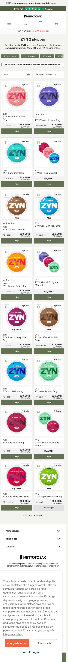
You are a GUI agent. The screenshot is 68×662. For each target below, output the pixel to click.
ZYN (23, 45)
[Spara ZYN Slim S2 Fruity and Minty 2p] (38, 412)
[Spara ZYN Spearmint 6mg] (6, 142)
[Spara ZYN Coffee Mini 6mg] (6, 195)
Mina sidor (11, 538)
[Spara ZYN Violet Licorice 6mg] (38, 85)
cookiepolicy (11, 619)
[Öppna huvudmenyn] (9, 23)
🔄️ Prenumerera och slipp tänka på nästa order (31, 3)
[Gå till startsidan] (33, 16)
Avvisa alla (44, 643)
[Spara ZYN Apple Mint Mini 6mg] (38, 466)
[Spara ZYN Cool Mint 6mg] (6, 361)
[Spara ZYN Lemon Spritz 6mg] (6, 251)
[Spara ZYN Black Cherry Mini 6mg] (6, 306)
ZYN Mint (47, 56)
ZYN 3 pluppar (10, 56)
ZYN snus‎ (28, 31)
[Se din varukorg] (56, 23)
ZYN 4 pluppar (29, 56)
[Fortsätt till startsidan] (33, 555)
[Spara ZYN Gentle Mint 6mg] (38, 361)
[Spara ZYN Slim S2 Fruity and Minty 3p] (38, 251)
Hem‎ (19, 31)
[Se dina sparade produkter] (40, 23)
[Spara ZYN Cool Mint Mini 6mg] (38, 195)
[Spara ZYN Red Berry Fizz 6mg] (6, 466)
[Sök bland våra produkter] (25, 23)
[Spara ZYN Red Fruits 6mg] (6, 412)
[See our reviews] (33, 8)
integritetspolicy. (13, 634)
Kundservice (12, 530)
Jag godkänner (17, 643)
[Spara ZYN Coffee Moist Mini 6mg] (38, 306)
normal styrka (17, 48)
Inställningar (30, 652)
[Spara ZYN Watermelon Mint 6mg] (6, 85)
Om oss (10, 546)
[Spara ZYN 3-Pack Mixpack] (38, 142)
